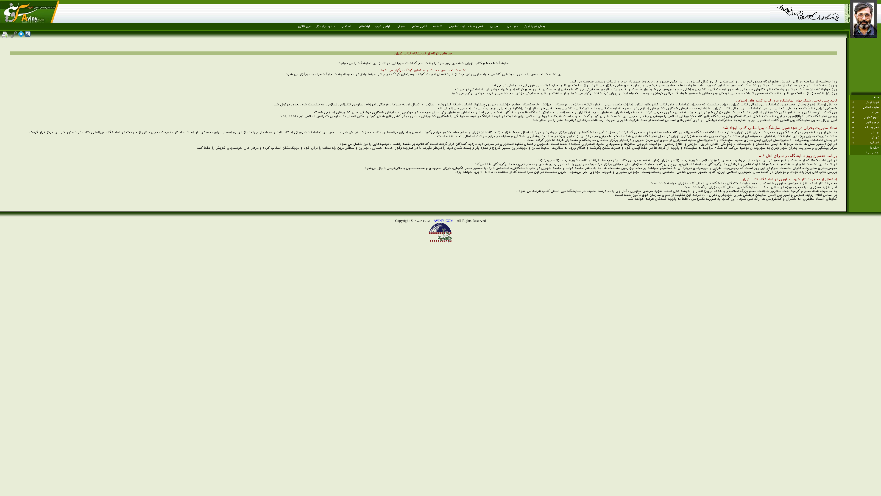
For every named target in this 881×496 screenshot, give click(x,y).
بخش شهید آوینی (534, 26)
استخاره (346, 26)
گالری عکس (419, 26)
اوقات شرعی (457, 26)
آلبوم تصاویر (871, 117)
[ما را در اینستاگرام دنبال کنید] (28, 35)
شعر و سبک (475, 26)
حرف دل (512, 26)
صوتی (401, 26)
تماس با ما (872, 152)
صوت (875, 112)
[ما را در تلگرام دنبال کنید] (21, 35)
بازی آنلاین (305, 26)
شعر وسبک (872, 127)
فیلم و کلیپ (382, 26)
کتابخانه (438, 26)
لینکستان (364, 26)
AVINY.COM (443, 221)
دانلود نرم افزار (325, 26)
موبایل (494, 26)
